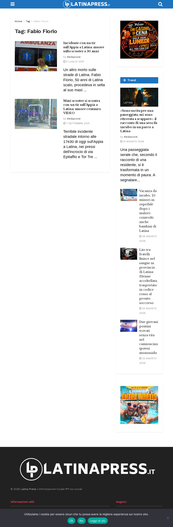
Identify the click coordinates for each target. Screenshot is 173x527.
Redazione (74, 56)
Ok (71, 520)
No (82, 520)
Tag (28, 21)
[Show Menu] (13, 4)
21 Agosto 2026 (133, 141)
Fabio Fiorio (41, 21)
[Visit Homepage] (86, 4)
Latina (128, 102)
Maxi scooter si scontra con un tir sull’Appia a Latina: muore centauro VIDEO (82, 107)
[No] (168, 518)
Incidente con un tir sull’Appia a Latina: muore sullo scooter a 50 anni (83, 47)
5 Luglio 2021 (74, 61)
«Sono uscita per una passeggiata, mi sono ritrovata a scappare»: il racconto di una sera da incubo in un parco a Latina (138, 121)
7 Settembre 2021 (77, 123)
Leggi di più (98, 520)
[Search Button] (160, 4)
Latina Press (28, 489)
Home (18, 21)
